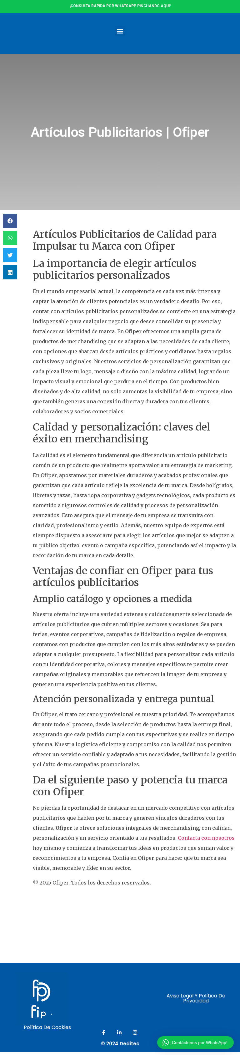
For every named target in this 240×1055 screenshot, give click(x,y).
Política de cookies (47, 1027)
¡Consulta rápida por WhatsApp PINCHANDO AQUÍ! (120, 6)
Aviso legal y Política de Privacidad (196, 998)
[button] (120, 31)
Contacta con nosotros (206, 838)
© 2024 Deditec (120, 1043)
